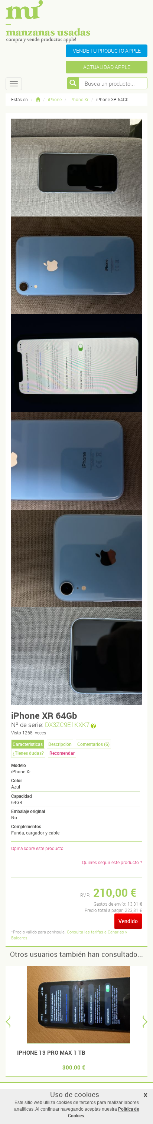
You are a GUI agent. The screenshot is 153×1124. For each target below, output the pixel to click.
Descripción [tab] (60, 744)
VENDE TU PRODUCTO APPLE (107, 50)
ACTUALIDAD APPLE (106, 66)
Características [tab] (28, 744)
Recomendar (62, 753)
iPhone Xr (78, 99)
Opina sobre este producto (37, 848)
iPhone (55, 99)
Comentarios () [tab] (93, 744)
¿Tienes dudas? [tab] (28, 753)
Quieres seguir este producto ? (112, 862)
